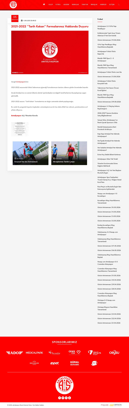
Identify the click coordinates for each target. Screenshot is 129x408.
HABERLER (103, 4)
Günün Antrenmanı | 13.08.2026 (109, 77)
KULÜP (51, 4)
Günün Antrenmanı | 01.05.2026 (109, 275)
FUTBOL (58, 4)
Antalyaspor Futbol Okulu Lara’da (110, 72)
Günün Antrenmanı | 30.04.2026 (109, 280)
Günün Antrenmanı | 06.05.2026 (109, 250)
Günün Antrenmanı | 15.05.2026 (109, 207)
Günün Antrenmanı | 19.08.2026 (109, 40)
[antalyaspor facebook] (59, 397)
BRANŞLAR (94, 4)
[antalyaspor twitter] (62, 397)
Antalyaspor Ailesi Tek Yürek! (108, 159)
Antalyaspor (20, 82)
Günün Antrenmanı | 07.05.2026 (109, 246)
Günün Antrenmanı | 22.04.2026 (109, 318)
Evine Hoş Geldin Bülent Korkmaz (109, 154)
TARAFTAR (85, 4)
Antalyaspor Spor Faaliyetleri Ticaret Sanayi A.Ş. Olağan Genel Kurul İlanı (109, 180)
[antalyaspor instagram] (66, 397)
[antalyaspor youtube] (69, 397)
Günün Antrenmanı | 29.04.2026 (109, 284)
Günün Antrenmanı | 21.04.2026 (109, 323)
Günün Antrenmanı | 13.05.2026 (109, 216)
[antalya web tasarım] (104, 405)
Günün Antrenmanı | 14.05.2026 (109, 212)
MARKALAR (75, 4)
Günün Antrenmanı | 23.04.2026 (109, 314)
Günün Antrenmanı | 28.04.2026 (109, 289)
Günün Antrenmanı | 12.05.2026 (109, 221)
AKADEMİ (66, 4)
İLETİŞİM (111, 4)
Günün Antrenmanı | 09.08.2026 (109, 102)
